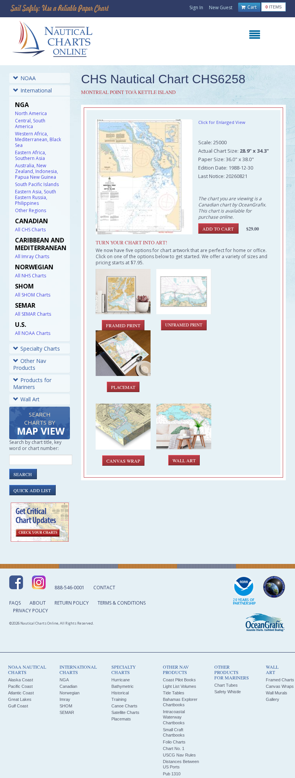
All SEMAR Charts (33, 314)
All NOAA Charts (32, 333)
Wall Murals (276, 693)
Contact (104, 587)
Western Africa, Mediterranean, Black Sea (38, 139)
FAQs (15, 603)
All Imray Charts (32, 256)
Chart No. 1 (173, 748)
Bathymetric (122, 686)
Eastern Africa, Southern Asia (30, 155)
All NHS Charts (30, 275)
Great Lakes (19, 699)
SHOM (66, 706)
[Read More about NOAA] (244, 590)
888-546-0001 (70, 587)
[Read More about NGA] (274, 586)
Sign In (196, 7)
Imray (65, 699)
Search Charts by (41, 424)
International (36, 90)
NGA (64, 679)
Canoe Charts (124, 706)
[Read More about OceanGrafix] (265, 623)
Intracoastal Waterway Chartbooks (174, 717)
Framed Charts (280, 679)
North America (31, 113)
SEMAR (67, 712)
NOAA (28, 78)
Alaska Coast (20, 679)
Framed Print (123, 325)
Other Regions (30, 210)
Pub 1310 (172, 773)
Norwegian (70, 693)
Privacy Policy (30, 610)
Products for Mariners (32, 383)
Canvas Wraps (280, 686)
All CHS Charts (30, 229)
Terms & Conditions (122, 603)
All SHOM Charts (32, 295)
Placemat (123, 387)
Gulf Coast (18, 706)
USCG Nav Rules (179, 755)
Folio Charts (174, 742)
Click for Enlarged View (221, 122)
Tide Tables (173, 693)
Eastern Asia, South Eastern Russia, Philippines (35, 197)
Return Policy (72, 603)
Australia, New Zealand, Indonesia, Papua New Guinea (36, 171)
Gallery (272, 699)
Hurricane (120, 679)
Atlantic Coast (21, 693)
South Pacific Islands (37, 184)
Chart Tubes (226, 685)
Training (118, 699)
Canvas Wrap (123, 461)
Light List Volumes (179, 686)
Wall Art (30, 399)
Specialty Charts (40, 348)
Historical (120, 693)
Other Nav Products (29, 364)
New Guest (220, 7)
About (38, 603)
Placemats (121, 719)
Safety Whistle (227, 691)
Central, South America (30, 123)
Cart (251, 7)
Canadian (68, 686)
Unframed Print (183, 325)
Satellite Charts (125, 712)
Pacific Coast (20, 686)
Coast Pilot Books (179, 679)
